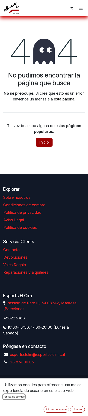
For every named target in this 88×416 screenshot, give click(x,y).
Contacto (11, 249)
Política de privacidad (22, 212)
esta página (64, 99)
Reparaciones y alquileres (25, 272)
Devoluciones (15, 257)
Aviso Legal (13, 220)
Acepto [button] (77, 409)
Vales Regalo (14, 265)
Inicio (44, 142)
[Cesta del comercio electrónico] (71, 8)
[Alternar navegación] (81, 8)
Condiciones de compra (24, 205)
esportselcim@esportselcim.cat (37, 354)
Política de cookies (20, 227)
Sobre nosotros (16, 197)
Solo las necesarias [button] (56, 409)
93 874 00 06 (22, 362)
